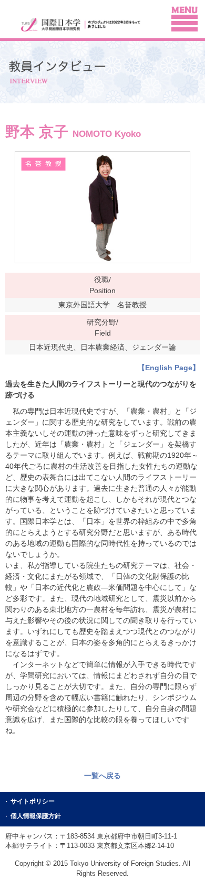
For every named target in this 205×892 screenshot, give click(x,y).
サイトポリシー (33, 801)
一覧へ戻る (102, 775)
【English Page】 (169, 367)
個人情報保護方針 (36, 816)
